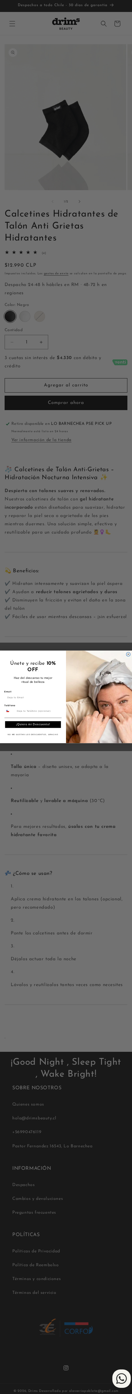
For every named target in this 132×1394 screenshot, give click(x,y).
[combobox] (10, 711)
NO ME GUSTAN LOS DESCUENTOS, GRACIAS (33, 735)
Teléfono (9, 705)
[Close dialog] (128, 654)
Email (7, 692)
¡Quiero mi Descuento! (33, 724)
